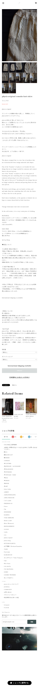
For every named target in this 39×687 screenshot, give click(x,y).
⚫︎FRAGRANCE (8, 469)
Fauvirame (7, 552)
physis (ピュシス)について (11, 584)
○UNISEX (7, 460)
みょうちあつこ (9, 578)
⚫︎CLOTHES (7, 463)
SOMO (6, 572)
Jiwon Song (7, 540)
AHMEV (6, 492)
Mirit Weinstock (9, 523)
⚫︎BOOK (6, 483)
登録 (32, 622)
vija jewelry (7, 566)
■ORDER (7, 458)
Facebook (6, 607)
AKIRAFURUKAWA (10, 495)
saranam (6, 529)
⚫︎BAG (6, 478)
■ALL (5, 452)
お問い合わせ (8, 592)
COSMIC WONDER (10, 575)
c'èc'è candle (7, 500)
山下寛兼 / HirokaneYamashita (13, 546)
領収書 (4, 349)
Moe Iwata (7, 563)
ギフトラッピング (7, 356)
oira (5, 535)
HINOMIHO (7, 512)
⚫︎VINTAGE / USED (10, 475)
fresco (6, 506)
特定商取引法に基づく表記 (11, 597)
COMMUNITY (8, 589)
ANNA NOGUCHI (9, 498)
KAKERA (7, 515)
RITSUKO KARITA (9, 543)
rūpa (5, 560)
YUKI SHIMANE (9, 518)
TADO (6, 549)
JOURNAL (7, 587)
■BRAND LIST (8, 455)
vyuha (5, 532)
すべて (6, 436)
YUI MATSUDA (8, 569)
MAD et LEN (8, 520)
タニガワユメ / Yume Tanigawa (13, 558)
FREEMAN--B (8, 503)
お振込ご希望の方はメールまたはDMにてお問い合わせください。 (20, 448)
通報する (14, 385)
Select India (7, 489)
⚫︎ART (6, 486)
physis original (8, 538)
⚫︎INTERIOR (8, 472)
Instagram (7, 605)
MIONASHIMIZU (9, 526)
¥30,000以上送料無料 (10, 444)
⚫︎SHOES (6, 480)
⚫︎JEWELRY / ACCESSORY (12, 466)
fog (5, 509)
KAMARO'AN (8, 555)
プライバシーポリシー (10, 595)
